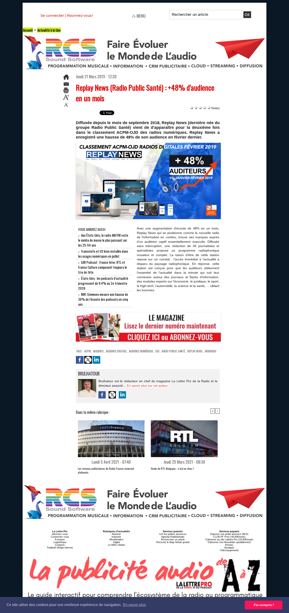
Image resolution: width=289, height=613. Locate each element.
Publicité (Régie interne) (60, 547)
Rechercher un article (173, 539)
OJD (157, 351)
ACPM (87, 351)
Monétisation (116, 539)
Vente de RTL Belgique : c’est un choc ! (172, 468)
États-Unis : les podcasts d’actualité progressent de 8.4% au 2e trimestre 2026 (103, 283)
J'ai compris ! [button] (263, 605)
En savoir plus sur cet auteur (147, 385)
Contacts (60, 545)
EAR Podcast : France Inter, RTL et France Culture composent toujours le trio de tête (102, 267)
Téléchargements (229, 550)
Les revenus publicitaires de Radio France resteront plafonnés (106, 470)
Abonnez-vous (60, 534)
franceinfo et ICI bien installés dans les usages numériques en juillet (103, 254)
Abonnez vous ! (80, 15)
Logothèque (60, 542)
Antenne (116, 534)
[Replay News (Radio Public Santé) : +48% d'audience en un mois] (148, 144)
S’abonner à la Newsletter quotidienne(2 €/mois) (229, 543)
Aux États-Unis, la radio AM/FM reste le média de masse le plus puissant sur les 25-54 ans (103, 240)
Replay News (195, 351)
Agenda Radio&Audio (172, 536)
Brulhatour (89, 374)
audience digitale (116, 351)
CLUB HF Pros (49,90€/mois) (229, 536)
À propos (60, 539)
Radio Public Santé (173, 351)
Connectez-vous (60, 536)
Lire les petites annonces (172, 534)
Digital (116, 542)
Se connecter (52, 15)
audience (98, 351)
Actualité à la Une (49, 30)
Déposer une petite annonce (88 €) (229, 534)
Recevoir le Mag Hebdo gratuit (172, 542)
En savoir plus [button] (134, 605)
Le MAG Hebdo (116, 545)
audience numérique (141, 351)
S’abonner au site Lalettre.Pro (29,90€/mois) (229, 539)
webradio (210, 351)
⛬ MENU (139, 15)
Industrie (116, 536)
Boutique (229, 547)
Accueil (28, 30)
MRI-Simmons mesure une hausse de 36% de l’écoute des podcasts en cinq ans (103, 299)
